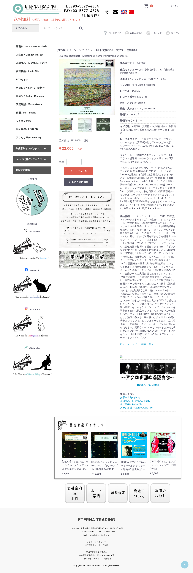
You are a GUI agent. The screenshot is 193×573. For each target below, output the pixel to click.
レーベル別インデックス (29, 159)
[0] (146, 5)
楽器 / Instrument (26, 112)
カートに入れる (78, 171)
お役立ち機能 (23, 170)
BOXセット (22, 79)
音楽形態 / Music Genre (29, 104)
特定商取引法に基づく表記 (96, 545)
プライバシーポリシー (96, 542)
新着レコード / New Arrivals (31, 46)
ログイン (175, 33)
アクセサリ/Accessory (28, 137)
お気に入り (156, 33)
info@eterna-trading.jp (99, 535)
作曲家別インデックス (28, 148)
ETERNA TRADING (96, 519)
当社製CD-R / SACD (27, 129)
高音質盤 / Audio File (131, 404)
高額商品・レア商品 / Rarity (135, 400)
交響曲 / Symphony (130, 397)
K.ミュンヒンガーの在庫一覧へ (136, 344)
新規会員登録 (136, 33)
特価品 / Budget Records (30, 96)
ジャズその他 (23, 121)
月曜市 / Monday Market (29, 54)
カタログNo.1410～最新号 (30, 87)
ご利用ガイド (114, 33)
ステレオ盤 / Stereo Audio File (136, 407)
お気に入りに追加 (78, 182)
